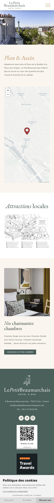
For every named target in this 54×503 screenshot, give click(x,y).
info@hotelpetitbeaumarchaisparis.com (27, 405)
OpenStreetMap (46, 182)
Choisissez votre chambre (20, 352)
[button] (27, 131)
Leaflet (40, 182)
